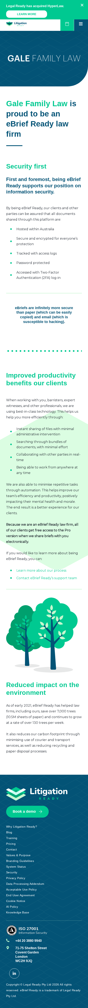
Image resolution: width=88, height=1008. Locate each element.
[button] (82, 5)
